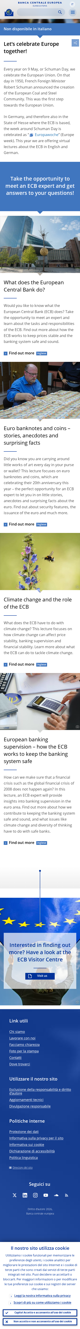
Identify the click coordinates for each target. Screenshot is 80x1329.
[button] (72, 4)
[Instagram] (35, 1195)
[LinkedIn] (24, 1195)
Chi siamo (17, 1032)
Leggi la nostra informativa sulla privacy (42, 1295)
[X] (14, 1195)
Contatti (15, 1058)
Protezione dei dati (24, 1132)
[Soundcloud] (56, 1195)
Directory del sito (23, 1167)
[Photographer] (77, 270)
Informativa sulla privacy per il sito (36, 1138)
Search (60, 12)
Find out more (21, 353)
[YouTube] (45, 1195)
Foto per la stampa (24, 1051)
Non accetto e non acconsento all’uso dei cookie (43, 1321)
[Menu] (72, 12)
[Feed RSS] (66, 1195)
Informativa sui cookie (26, 1145)
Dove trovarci (19, 1064)
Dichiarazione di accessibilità (32, 1151)
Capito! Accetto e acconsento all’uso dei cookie (43, 1313)
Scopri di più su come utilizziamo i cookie (42, 1302)
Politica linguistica (23, 1158)
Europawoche (46, 135)
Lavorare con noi (22, 1038)
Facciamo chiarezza (24, 1045)
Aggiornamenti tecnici (26, 1100)
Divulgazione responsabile (30, 1106)
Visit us (42, 976)
